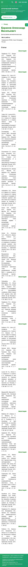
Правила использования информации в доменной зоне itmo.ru (12, 560)
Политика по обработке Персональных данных (12, 564)
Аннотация (22, 51)
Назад (6, 24)
